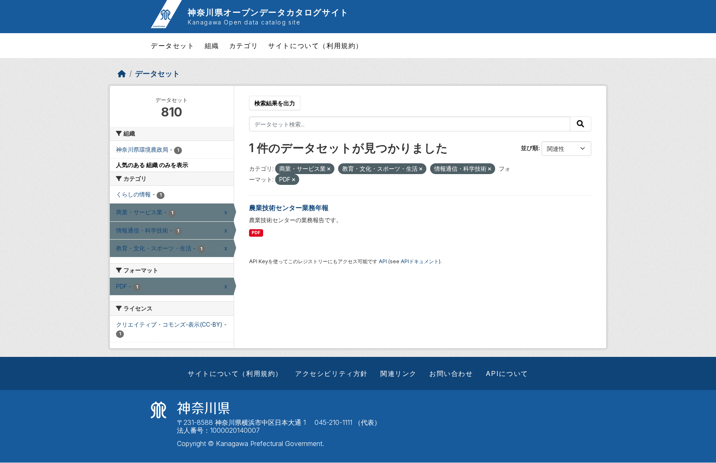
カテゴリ (243, 45)
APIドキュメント (420, 261)
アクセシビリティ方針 (331, 373)
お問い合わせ (451, 373)
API (383, 261)
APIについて (507, 373)
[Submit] (580, 123)
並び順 (529, 147)
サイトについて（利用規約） (315, 45)
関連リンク (398, 373)
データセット (173, 45)
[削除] (328, 169)
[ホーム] (122, 73)
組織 (212, 45)
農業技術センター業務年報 (289, 208)
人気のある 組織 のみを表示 (152, 164)
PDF (256, 232)
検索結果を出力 (274, 103)
